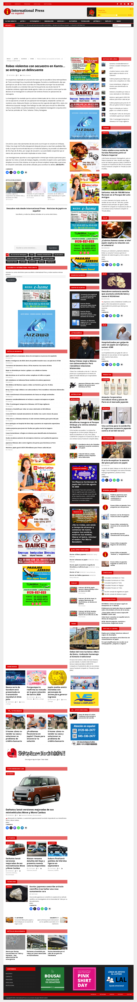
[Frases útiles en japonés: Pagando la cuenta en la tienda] (105, 564)
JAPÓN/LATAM (76, 394)
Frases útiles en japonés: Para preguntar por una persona (120, 506)
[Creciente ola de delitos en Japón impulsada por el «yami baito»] (57, 187)
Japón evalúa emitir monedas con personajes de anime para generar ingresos (57, 692)
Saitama (22, 262)
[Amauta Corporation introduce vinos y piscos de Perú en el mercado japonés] (116, 386)
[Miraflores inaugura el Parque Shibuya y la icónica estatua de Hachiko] (84, 409)
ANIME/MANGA (12, 667)
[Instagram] (121, 4)
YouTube (129, 994)
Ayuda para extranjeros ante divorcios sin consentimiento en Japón (116, 638)
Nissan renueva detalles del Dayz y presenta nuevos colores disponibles (36, 862)
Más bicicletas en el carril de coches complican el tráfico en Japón (28, 375)
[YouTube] (132, 4)
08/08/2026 (9, 358)
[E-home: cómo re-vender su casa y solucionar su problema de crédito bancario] (15, 722)
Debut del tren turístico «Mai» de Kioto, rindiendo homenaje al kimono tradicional (84, 654)
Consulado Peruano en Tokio (113, 588)
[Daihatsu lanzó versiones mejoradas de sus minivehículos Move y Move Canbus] (36, 789)
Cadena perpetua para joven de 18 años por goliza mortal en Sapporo (29, 428)
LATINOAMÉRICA (76, 333)
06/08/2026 (106, 248)
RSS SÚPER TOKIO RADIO (81, 550)
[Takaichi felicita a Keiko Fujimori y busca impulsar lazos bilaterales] (73, 456)
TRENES (73, 624)
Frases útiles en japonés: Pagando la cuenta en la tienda (118, 563)
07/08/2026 (9, 392)
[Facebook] (117, 4)
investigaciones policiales (15, 258)
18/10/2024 (11, 75)
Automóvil (73, 21)
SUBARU (56, 870)
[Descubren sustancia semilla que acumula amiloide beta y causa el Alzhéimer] (116, 281)
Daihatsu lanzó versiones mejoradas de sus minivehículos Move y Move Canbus (30, 811)
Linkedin (112, 994)
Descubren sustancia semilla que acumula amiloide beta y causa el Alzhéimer (115, 294)
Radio (119, 21)
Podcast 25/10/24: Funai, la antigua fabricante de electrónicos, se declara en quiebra (88, 601)
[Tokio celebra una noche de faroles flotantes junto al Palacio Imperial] (116, 139)
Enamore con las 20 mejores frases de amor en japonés (119, 515)
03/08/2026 (10, 815)
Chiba (23, 75)
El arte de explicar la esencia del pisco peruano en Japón (115, 461)
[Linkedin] (124, 4)
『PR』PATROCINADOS (14, 711)
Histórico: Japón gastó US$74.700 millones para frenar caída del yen (28, 447)
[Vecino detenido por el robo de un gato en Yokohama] (57, 942)
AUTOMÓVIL (11, 838)
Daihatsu (29, 815)
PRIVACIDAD (27, 4)
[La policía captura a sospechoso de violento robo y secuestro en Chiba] (15, 187)
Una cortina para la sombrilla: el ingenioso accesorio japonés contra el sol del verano (116, 428)
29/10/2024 (82, 593)
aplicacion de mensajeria (19, 255)
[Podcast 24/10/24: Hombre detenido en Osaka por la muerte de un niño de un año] (73, 613)
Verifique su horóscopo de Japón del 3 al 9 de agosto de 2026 (84, 484)
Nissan (35, 870)
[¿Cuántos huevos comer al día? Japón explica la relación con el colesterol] (116, 230)
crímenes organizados (44, 255)
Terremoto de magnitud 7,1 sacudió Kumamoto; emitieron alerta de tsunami (88, 297)
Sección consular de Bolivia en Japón (115, 594)
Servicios (60, 21)
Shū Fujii (41, 262)
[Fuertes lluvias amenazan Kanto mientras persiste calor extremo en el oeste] (75, 313)
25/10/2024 (82, 605)
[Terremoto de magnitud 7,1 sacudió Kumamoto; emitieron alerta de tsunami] (75, 296)
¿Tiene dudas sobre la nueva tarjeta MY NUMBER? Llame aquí (115, 613)
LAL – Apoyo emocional (79, 710)
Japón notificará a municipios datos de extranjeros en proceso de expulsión (31, 356)
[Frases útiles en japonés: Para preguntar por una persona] (105, 507)
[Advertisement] (68, 43)
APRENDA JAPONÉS (109, 490)
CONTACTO (17, 4)
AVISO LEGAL (37, 4)
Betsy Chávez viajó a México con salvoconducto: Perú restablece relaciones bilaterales (35, 390)
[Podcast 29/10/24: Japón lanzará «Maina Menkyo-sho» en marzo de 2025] (73, 589)
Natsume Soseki (48, 258)
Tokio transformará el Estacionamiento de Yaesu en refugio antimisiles (30, 394)
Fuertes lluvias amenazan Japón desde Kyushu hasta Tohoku (88, 305)
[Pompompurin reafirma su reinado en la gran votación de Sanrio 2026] (36, 677)
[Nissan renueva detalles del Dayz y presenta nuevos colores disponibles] (36, 849)
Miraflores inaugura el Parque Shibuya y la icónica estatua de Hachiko (84, 424)
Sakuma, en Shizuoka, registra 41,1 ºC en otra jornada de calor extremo (88, 323)
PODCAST (74, 583)
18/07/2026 (34, 894)
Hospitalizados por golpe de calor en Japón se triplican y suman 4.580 (115, 344)
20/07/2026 (106, 299)
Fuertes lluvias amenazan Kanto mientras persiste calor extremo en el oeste (88, 314)
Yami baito (50, 262)
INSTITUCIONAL (48, 4)
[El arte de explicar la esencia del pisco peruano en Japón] (116, 450)
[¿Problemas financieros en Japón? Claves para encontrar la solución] (36, 722)
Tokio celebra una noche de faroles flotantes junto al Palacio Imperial (115, 152)
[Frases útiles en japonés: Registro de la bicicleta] (105, 545)
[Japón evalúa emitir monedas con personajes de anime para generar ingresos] (57, 677)
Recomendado (37, 815)
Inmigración (48, 21)
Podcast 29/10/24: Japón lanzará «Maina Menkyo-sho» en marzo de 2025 (88, 589)
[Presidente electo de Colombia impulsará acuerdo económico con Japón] (73, 446)
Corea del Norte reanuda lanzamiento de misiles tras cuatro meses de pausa (32, 414)
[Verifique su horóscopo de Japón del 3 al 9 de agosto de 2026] (84, 472)
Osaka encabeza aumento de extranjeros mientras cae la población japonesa (32, 438)
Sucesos (24, 59)
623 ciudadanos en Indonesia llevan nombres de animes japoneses (28, 380)
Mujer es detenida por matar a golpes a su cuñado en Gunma (26, 370)
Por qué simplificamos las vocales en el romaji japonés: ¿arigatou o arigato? (115, 643)
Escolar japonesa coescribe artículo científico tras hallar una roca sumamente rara (46, 889)
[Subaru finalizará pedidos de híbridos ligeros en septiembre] (57, 849)
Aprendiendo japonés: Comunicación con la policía (119, 534)
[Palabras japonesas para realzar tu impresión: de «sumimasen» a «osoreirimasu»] (105, 497)
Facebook (93, 994)
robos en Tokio (12, 262)
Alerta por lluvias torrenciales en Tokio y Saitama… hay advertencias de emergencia (14, 955)
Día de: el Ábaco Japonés (78, 554)
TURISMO (106, 128)
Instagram (103, 994)
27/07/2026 (32, 868)
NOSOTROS (8, 4)
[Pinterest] (128, 4)
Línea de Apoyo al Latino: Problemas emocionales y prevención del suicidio (87, 716)
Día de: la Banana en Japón (79, 560)
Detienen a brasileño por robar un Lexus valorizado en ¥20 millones (28, 409)
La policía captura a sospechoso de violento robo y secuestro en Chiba (15, 195)
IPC (18, 75)
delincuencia (59, 255)
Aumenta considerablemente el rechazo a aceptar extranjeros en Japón (30, 399)
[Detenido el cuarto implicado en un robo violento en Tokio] (36, 187)
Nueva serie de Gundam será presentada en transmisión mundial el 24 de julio (13, 693)
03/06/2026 (106, 465)
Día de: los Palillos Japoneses (79, 575)
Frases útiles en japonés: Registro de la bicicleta (118, 544)
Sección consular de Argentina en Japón (116, 592)
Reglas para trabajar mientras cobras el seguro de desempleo (115, 634)
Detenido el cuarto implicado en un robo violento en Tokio (35, 195)
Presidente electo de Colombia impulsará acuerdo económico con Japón (89, 446)
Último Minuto (10, 21)
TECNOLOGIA (11, 882)
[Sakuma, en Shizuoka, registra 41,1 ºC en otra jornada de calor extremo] (75, 322)
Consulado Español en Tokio (113, 583)
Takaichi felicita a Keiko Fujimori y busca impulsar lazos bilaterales (87, 455)
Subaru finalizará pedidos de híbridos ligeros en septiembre (57, 862)
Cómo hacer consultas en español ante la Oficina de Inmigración (115, 618)
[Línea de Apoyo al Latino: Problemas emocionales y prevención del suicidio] (73, 716)
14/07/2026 (106, 350)
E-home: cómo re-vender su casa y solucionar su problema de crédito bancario (14, 736)
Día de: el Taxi (74, 572)
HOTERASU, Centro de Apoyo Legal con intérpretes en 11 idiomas (114, 604)
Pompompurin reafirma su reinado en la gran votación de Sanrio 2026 (36, 691)
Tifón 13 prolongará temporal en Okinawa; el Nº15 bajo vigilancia (27, 404)
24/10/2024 (82, 616)
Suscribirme (11, 280)
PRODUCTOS (107, 375)
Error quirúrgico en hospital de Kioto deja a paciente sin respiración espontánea (33, 423)
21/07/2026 (52, 868)
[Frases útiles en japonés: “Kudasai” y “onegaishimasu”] (105, 554)
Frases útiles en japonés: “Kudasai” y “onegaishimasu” (120, 553)
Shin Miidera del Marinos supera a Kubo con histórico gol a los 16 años (29, 385)
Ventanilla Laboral (110, 629)
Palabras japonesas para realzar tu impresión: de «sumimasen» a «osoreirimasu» (118, 497)
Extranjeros (34, 21)
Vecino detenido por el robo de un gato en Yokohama (56, 953)
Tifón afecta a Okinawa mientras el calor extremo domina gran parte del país (32, 419)
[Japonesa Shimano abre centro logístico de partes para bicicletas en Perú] (73, 385)
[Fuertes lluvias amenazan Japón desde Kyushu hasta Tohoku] (75, 305)
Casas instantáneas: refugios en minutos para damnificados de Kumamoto (31, 433)
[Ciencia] (17, 893)
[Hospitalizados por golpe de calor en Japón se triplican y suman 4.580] (116, 332)
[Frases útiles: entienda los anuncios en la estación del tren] (105, 526)
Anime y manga (39, 699)
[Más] (7, 822)
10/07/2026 (10, 702)
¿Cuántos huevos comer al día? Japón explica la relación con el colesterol (119, 73)
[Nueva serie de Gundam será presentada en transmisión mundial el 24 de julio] (15, 677)
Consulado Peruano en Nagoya (113, 585)
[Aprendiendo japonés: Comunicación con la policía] (105, 535)
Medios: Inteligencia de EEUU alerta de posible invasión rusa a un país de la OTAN (33, 361)
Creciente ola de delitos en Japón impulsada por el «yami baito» (56, 195)
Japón (22, 21)
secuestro (32, 262)
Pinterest (120, 994)
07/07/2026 (32, 697)
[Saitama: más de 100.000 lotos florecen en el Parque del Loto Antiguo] (116, 182)
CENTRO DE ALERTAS (78, 287)
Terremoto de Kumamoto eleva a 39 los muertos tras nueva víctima (29, 365)
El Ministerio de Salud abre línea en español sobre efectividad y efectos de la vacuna (116, 609)
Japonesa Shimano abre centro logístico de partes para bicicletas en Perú (30, 443)
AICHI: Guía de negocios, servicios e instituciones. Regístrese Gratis (113, 622)
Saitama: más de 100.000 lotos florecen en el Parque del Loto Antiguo (116, 194)
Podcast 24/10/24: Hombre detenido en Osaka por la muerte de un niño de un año (88, 613)
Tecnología (85, 21)
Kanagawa (37, 258)
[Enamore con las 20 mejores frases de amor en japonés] (105, 517)
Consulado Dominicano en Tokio (114, 580)
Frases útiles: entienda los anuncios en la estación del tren (119, 525)
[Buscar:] (122, 25)
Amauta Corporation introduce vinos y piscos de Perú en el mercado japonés (115, 399)
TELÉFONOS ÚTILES (109, 599)
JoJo (29, 258)
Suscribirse (53, 248)
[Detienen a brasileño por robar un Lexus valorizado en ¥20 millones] (36, 942)
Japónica (96, 21)
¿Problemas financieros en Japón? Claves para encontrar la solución (36, 736)
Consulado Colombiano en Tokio (114, 578)
